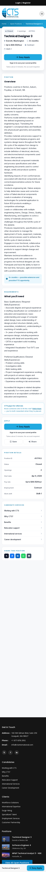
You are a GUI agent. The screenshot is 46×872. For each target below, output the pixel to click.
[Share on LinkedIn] (17, 556)
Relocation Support (10, 780)
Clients (5, 796)
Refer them (36, 409)
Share (34, 442)
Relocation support (12, 528)
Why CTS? (8, 516)
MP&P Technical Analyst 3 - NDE (26, 853)
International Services (11, 784)
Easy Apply (24, 57)
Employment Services (11, 818)
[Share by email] (29, 556)
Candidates (8, 762)
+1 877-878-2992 (18, 740)
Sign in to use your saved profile (23, 63)
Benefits (7, 522)
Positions (6, 831)
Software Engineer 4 (21, 845)
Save (14, 442)
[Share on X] (6, 556)
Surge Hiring (7, 810)
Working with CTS (11, 511)
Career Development (10, 788)
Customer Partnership (11, 822)
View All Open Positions (17, 862)
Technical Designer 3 (22, 837)
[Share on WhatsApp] (23, 556)
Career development (12, 539)
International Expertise (11, 806)
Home (4, 24)
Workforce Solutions (10, 802)
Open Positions (16, 24)
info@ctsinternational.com (22, 745)
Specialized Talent (9, 814)
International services (13, 534)
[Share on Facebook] (12, 556)
